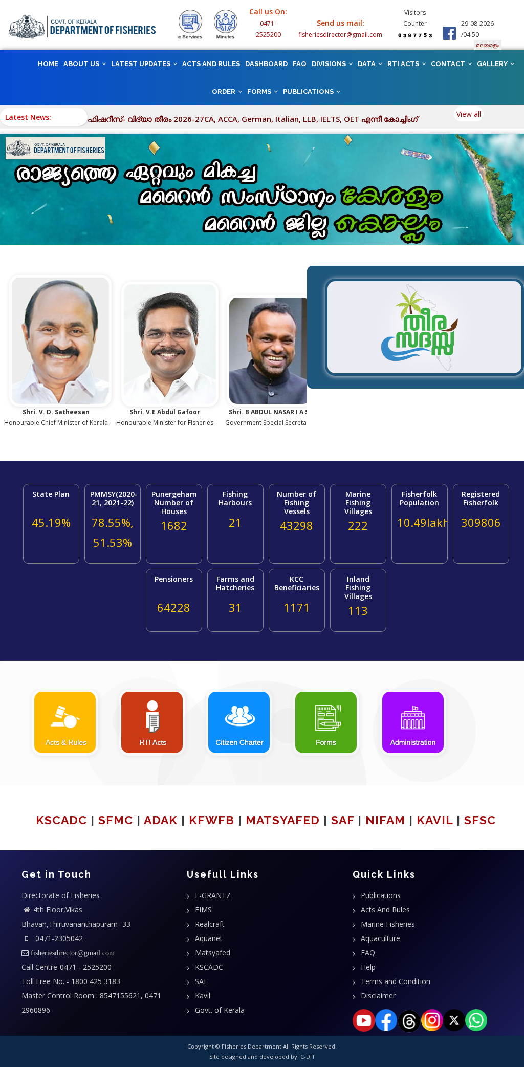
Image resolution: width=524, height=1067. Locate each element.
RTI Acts (404, 64)
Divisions (329, 64)
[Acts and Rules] (65, 721)
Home (48, 64)
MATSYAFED (283, 820)
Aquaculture (380, 938)
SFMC (115, 820)
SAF (342, 820)
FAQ (300, 64)
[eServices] (190, 24)
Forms (260, 91)
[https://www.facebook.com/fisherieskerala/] (449, 33)
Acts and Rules (211, 64)
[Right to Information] (152, 721)
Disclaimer (378, 995)
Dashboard (266, 64)
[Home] (82, 27)
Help (368, 967)
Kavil (202, 995)
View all (468, 114)
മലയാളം (487, 45)
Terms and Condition (395, 981)
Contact (449, 64)
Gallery (493, 64)
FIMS (203, 909)
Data (367, 64)
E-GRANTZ (213, 895)
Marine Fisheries (388, 924)
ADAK (161, 820)
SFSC (480, 820)
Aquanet (209, 938)
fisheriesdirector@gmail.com (340, 34)
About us (82, 64)
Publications (309, 91)
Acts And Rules (385, 909)
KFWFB (211, 820)
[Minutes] (225, 24)
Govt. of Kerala (220, 1010)
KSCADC (61, 820)
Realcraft (210, 924)
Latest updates (141, 64)
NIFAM (385, 820)
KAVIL (435, 820)
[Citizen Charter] (239, 721)
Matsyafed (212, 952)
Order (224, 91)
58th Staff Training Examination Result (174, 119)
